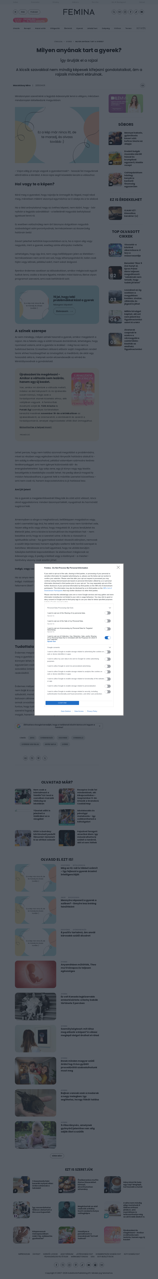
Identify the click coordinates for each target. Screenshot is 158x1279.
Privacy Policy (92, 711)
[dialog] (79, 640)
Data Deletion (66, 711)
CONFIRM (62, 703)
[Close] (119, 568)
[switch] (108, 612)
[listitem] (79, 608)
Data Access (79, 711)
